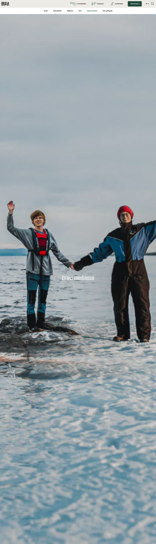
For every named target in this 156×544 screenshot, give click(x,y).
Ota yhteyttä (107, 11)
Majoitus (70, 11)
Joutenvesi (119, 4)
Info (80, 11)
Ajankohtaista (92, 11)
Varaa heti (134, 4)
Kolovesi (100, 4)
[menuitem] (78, 4)
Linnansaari (82, 4)
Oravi (46, 11)
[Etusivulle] (5, 3)
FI (147, 4)
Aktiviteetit (57, 11)
